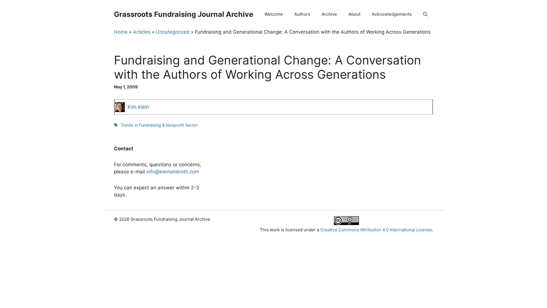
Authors (302, 14)
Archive (329, 14)
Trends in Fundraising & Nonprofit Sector (159, 125)
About (354, 14)
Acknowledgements (392, 14)
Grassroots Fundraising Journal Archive (183, 14)
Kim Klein (138, 107)
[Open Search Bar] (425, 14)
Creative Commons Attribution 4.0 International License (376, 229)
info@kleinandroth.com (172, 172)
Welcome (273, 14)
